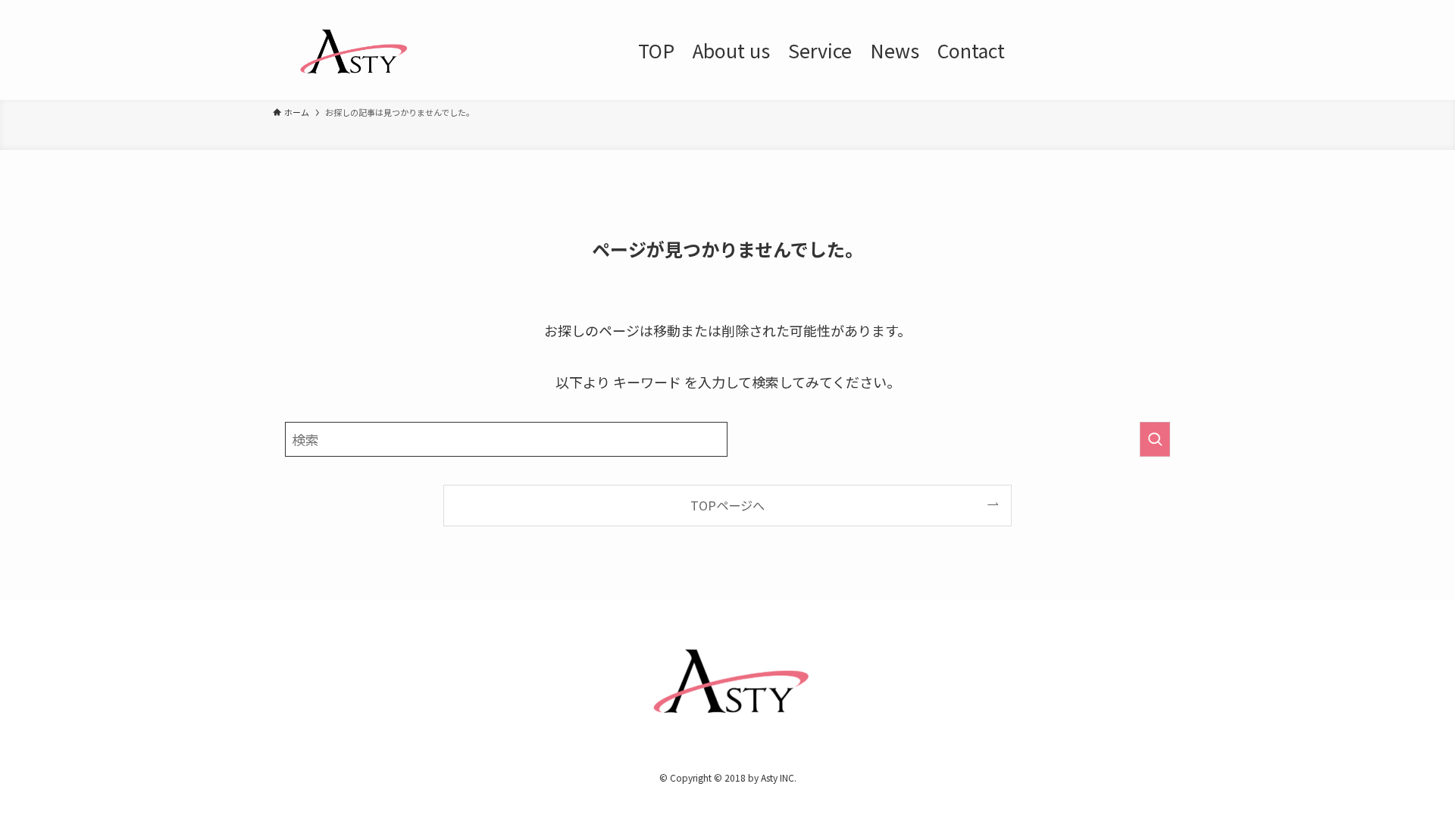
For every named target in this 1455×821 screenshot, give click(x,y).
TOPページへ (727, 505)
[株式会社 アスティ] (351, 50)
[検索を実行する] (1155, 439)
